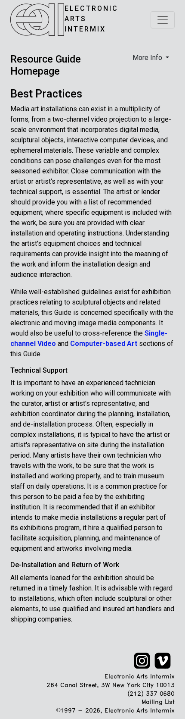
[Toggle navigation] (163, 19)
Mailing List (158, 702)
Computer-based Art (103, 343)
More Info (148, 57)
